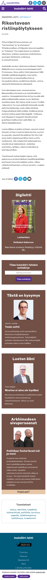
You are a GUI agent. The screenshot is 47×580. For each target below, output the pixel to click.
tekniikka (21, 509)
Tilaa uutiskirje (23, 279)
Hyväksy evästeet (9, 576)
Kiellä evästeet (24, 576)
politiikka (25, 512)
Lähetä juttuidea (23, 567)
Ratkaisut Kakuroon (23, 242)
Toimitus (23, 552)
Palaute (23, 556)
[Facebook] (16, 179)
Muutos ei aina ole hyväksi (22, 390)
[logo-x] (35, 3)
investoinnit (30, 518)
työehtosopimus (28, 515)
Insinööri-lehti (23, 8)
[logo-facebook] (30, 3)
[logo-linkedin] (39, 3)
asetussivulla (40, 572)
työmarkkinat (13, 512)
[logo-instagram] (44, 3)
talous (13, 509)
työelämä (32, 509)
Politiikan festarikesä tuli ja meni (23, 452)
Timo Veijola (10, 387)
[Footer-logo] (23, 544)
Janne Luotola (11, 323)
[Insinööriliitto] (17, 3)
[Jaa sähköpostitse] (29, 179)
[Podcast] (23, 437)
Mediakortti (23, 560)
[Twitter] (20, 179)
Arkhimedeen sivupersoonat (23, 421)
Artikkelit (25, 17)
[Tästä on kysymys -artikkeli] (23, 310)
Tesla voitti (12, 326)
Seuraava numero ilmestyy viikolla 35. (23, 248)
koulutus (35, 512)
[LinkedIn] (25, 179)
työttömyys (17, 518)
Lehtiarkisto (23, 237)
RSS (23, 564)
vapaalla (15, 515)
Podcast (23, 491)
